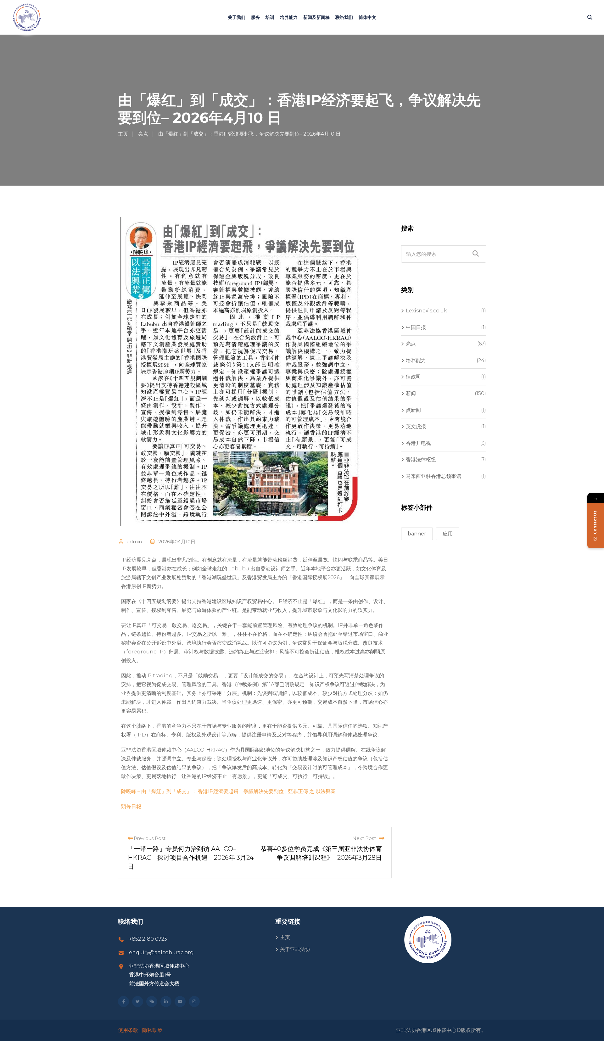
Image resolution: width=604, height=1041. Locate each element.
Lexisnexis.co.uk (426, 311)
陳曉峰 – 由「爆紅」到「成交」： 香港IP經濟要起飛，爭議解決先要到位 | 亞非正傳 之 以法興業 (228, 791)
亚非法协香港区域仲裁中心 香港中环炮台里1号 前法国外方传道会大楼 (159, 975)
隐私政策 (152, 1030)
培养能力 (289, 17)
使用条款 (128, 1030)
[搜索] (590, 17)
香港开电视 (418, 443)
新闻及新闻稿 (316, 17)
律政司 (413, 377)
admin (134, 542)
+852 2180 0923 (148, 939)
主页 (285, 937)
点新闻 (413, 410)
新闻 (411, 393)
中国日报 (416, 327)
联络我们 (344, 17)
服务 (255, 17)
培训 (270, 17)
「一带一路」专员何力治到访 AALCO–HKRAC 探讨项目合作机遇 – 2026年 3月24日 (191, 857)
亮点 (411, 344)
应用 (448, 534)
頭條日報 (131, 806)
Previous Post (149, 838)
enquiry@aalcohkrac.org (161, 952)
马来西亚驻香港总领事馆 (433, 476)
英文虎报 (416, 426)
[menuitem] (367, 17)
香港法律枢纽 (421, 459)
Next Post (364, 838)
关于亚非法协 (295, 949)
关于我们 (236, 17)
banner (417, 534)
